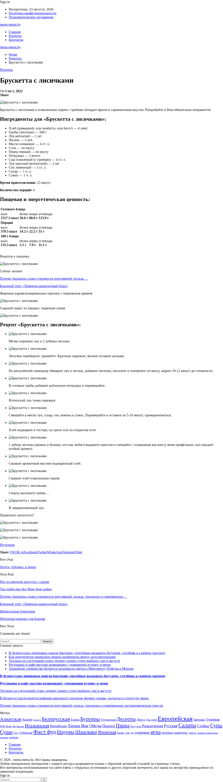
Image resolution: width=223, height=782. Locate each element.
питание (4, 737)
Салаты (187, 725)
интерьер (167, 732)
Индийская (18, 726)
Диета (141, 719)
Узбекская (25, 732)
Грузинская (108, 719)
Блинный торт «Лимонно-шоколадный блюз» (34, 286)
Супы (216, 725)
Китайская (58, 726)
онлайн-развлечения (207, 733)
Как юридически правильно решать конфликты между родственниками (62, 657)
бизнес (120, 732)
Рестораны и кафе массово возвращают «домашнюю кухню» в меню (60, 664)
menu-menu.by (10, 24)
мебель (192, 733)
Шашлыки (86, 732)
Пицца (123, 725)
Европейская (175, 718)
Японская (107, 732)
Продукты (135, 726)
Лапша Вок (78, 725)
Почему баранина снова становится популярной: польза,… (44, 278)
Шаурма (65, 732)
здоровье (142, 732)
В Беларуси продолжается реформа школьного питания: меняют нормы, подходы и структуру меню (74, 698)
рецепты (13, 737)
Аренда (37, 720)
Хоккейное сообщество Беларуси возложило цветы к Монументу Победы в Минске (71, 668)
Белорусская (56, 719)
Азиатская (10, 719)
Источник (7, 545)
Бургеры (90, 719)
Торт (16, 733)
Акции (27, 719)
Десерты (126, 719)
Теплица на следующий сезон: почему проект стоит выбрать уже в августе (64, 661)
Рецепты (15, 36)
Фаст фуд (44, 732)
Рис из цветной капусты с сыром (24, 582)
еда (132, 732)
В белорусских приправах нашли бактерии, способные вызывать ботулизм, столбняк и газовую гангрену (87, 653)
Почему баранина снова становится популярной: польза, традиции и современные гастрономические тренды (81, 705)
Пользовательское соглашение (31, 17)
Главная (14, 32)
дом (127, 732)
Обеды (95, 725)
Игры (9, 726)
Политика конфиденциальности (32, 13)
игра (155, 732)
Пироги (108, 726)
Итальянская (37, 725)
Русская (170, 725)
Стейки (203, 726)
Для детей (151, 719)
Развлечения (152, 726)
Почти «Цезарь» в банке (18, 567)
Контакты (16, 40)
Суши (6, 732)
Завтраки (199, 719)
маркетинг (181, 732)
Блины (75, 719)
